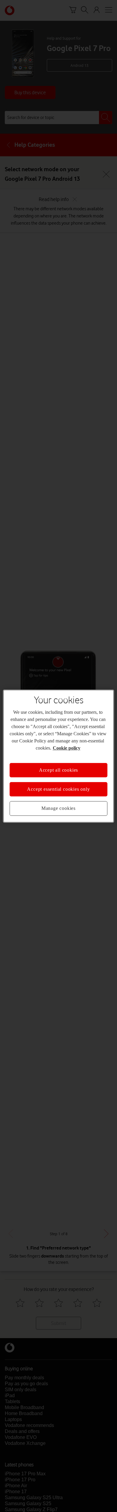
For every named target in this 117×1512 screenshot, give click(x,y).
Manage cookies (58, 808)
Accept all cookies (58, 769)
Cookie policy (66, 747)
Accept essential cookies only (58, 789)
